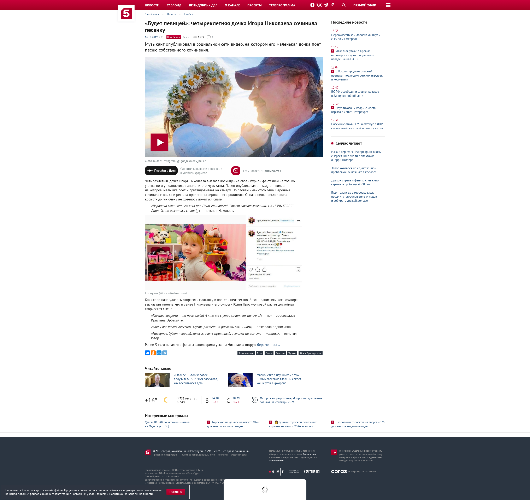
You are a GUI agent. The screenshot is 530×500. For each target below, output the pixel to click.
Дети (259, 353)
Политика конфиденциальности (198, 454)
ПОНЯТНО (176, 492)
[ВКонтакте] (147, 352)
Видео (186, 36)
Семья (269, 353)
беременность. (268, 344)
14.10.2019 (151, 36)
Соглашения (309, 454)
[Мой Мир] (159, 352)
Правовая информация (165, 454)
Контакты (223, 454)
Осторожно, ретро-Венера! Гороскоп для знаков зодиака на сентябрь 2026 (291, 400)
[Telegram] (164, 352)
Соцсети (280, 353)
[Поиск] (344, 5)
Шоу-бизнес (173, 36)
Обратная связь (239, 454)
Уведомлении (276, 460)
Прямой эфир (364, 5)
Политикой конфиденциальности (131, 494)
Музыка (292, 353)
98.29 (236, 398)
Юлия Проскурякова (311, 353)
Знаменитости (246, 353)
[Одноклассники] (153, 352)
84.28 (215, 398)
